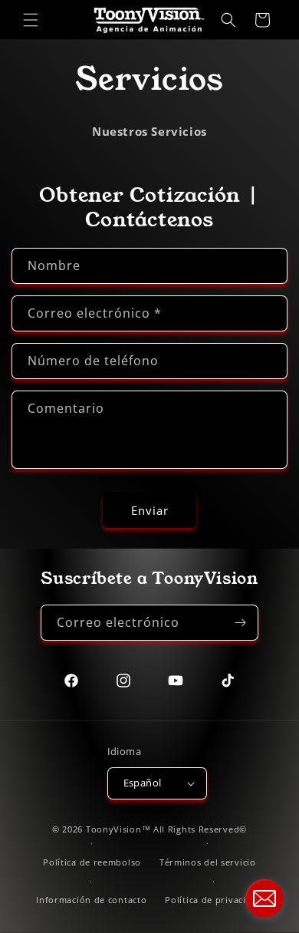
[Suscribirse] (241, 623)
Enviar (150, 510)
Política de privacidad (213, 899)
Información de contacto (91, 899)
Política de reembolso (92, 862)
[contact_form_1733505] (264, 898)
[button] (31, 20)
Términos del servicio (207, 862)
